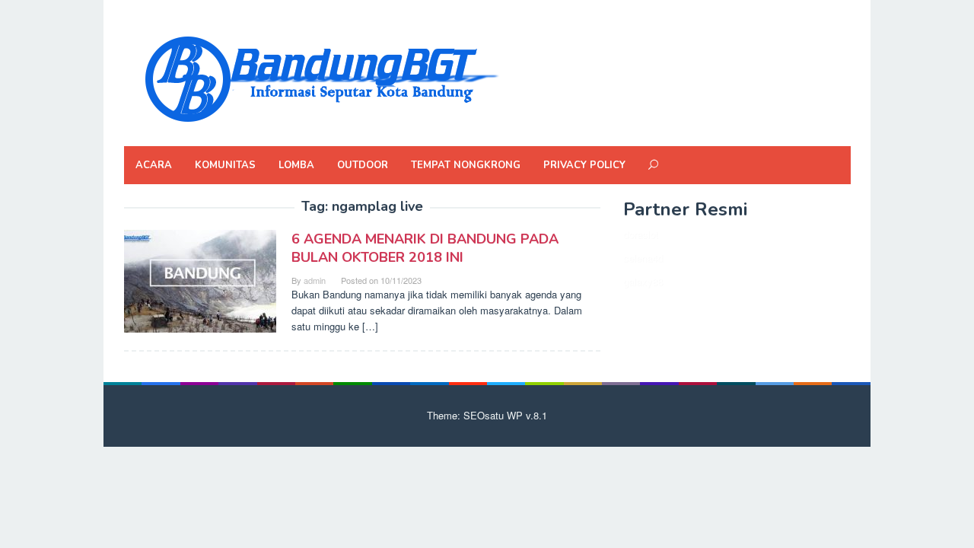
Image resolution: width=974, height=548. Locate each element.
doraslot (640, 234)
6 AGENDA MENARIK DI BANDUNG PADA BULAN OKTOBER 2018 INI (425, 248)
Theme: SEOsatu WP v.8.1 (487, 415)
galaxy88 (643, 281)
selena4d (643, 257)
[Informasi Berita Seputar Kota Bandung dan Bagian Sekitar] (320, 77)
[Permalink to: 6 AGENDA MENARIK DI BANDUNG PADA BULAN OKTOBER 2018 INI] (200, 279)
